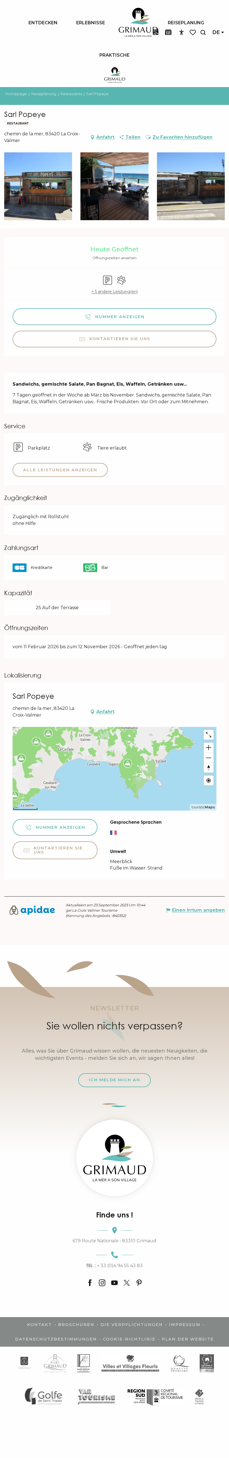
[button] (203, 32)
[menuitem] (43, 22)
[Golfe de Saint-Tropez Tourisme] (45, 1396)
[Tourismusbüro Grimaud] (114, 1158)
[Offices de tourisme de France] (199, 1396)
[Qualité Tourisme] (180, 1363)
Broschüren (76, 1324)
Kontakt (39, 1324)
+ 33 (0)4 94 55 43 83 (114, 1265)
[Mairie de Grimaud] (24, 1363)
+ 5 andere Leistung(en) (114, 291)
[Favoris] (193, 32)
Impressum (185, 1324)
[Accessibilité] (181, 32)
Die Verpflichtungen (132, 1324)
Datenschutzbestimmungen (56, 1339)
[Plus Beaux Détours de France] (83, 1363)
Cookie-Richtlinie (129, 1339)
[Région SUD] (155, 1396)
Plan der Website (188, 1339)
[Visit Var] (96, 1396)
